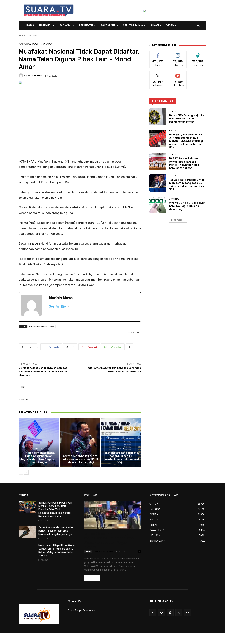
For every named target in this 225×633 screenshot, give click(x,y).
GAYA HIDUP (174, 199)
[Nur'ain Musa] (21, 75)
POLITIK (37, 43)
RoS (52, 326)
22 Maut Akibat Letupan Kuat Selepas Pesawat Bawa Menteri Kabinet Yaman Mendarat (43, 371)
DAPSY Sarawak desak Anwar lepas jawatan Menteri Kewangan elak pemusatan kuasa (184, 163)
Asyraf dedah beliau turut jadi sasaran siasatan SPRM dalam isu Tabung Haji (80, 459)
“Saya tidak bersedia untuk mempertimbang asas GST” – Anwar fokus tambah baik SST (187, 184)
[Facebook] (152, 612)
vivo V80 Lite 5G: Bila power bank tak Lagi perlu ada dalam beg (187, 206)
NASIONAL (32, 35)
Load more (176, 219)
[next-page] (26, 472)
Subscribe (177, 74)
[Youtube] (187, 612)
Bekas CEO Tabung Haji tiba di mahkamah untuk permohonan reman (186, 118)
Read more (92, 578)
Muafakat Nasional (38, 326)
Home (22, 35)
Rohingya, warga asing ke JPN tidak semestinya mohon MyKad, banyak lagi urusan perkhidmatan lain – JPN (186, 141)
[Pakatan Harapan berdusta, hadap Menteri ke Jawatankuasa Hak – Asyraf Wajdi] (121, 442)
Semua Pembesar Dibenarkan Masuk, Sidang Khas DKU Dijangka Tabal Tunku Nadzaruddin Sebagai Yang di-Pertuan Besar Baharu (55, 509)
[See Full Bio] (68, 306)
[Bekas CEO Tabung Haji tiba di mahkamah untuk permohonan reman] (157, 116)
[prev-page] (21, 472)
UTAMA (47, 43)
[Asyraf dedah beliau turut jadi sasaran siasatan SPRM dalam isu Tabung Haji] (80, 442)
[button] (198, 25)
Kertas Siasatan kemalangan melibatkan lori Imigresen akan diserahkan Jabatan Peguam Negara (109, 540)
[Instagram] (161, 612)
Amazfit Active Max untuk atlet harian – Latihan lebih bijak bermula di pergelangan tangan (55, 531)
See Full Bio (57, 306)
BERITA (38, 449)
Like (158, 53)
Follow (178, 53)
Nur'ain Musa (35, 75)
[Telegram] (170, 612)
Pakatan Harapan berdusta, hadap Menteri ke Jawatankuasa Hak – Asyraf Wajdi (121, 457)
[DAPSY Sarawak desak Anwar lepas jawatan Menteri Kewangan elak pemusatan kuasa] (157, 161)
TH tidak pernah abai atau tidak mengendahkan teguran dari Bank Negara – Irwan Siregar (38, 457)
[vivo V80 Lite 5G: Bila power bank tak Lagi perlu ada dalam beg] (157, 204)
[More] (129, 346)
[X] (178, 612)
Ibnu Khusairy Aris (103, 551)
